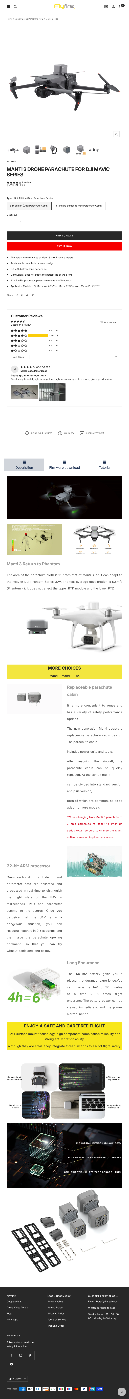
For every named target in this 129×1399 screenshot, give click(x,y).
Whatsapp (12, 1319)
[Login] (113, 6)
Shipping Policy (56, 1313)
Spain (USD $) (15, 1378)
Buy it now (64, 246)
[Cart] (120, 6)
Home (9, 19)
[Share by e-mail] (32, 295)
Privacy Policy (55, 1301)
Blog (9, 1313)
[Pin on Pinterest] (22, 295)
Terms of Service (57, 1319)
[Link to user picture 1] (24, 392)
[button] (14, 182)
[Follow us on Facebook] (11, 1355)
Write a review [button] (108, 322)
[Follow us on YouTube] (11, 1364)
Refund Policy (55, 1307)
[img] (28, 367)
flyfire (11, 161)
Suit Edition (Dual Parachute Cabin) (29, 205)
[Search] (15, 6)
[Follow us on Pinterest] (29, 1355)
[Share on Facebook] (17, 295)
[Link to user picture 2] (52, 392)
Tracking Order (56, 1325)
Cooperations (14, 1301)
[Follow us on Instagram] (20, 1355)
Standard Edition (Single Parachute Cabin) (79, 205)
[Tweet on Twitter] (27, 295)
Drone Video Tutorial (18, 1307)
